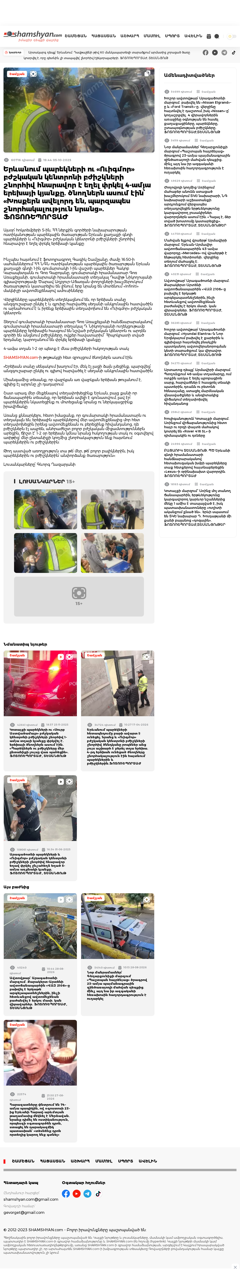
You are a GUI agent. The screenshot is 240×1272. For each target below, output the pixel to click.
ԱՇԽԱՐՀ (129, 36)
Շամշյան (17, 74)
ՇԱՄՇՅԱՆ (76, 36)
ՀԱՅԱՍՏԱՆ (103, 36)
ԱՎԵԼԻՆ (193, 36)
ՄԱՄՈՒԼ (152, 36)
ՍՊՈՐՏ (172, 36)
